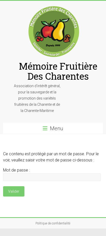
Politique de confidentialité (53, 223)
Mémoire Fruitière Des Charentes (58, 71)
